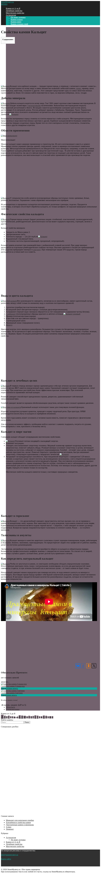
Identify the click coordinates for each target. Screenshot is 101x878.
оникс (78, 88)
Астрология (11, 15)
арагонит (37, 250)
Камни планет (17, 19)
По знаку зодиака (18, 17)
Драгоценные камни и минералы (20, 825)
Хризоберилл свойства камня (18, 822)
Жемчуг (9, 325)
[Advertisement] (49, 64)
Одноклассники (12, 709)
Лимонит (10, 829)
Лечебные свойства (14, 11)
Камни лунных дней (19, 24)
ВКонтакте (10, 707)
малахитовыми (34, 105)
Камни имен (16, 22)
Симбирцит (11, 314)
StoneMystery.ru (7, 2)
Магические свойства (15, 13)
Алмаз (8, 827)
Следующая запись (9, 695)
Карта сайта (6, 859)
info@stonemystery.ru (9, 855)
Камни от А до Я (13, 8)
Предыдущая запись (9, 688)
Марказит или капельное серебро (20, 820)
